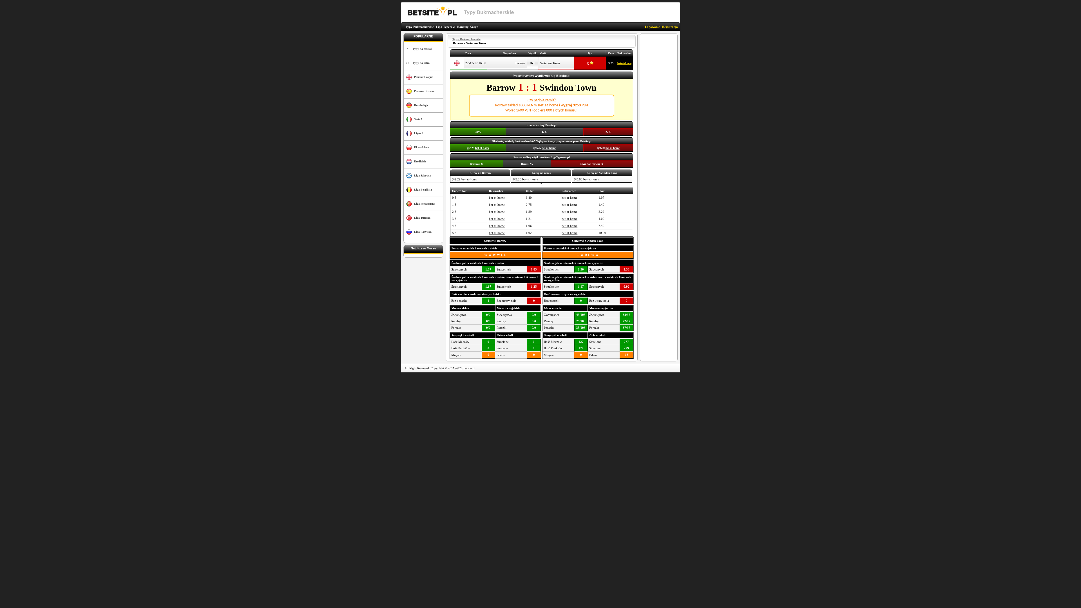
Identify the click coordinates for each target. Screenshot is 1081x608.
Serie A (418, 119)
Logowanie (652, 26)
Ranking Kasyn (467, 26)
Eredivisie (420, 161)
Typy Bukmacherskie (420, 26)
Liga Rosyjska (423, 231)
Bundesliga (421, 105)
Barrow (520, 63)
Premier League (423, 77)
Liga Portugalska (424, 203)
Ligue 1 (418, 133)
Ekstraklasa (421, 147)
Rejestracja (670, 26)
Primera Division (424, 91)
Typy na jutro (421, 62)
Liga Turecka (422, 217)
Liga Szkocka (422, 175)
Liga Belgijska (423, 189)
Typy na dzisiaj (422, 48)
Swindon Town (550, 63)
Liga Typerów (445, 26)
